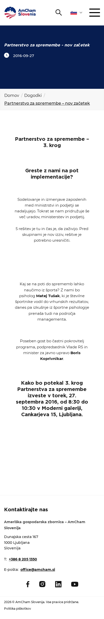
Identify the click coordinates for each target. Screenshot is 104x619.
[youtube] (74, 584)
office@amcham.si (37, 569)
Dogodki (33, 95)
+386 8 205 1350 (23, 559)
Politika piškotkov (17, 608)
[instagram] (42, 584)
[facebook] (28, 584)
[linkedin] (58, 584)
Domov (11, 95)
